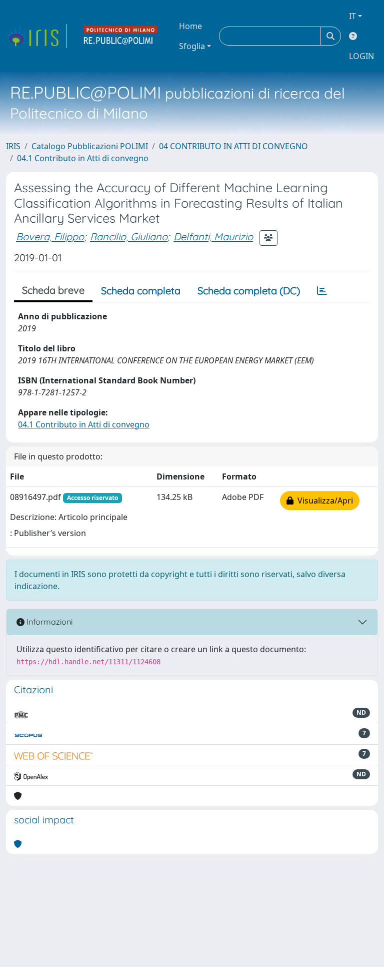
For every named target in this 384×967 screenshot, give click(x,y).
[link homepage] (36, 36)
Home (190, 26)
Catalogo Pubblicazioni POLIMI (90, 146)
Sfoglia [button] (192, 46)
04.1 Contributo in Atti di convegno (82, 158)
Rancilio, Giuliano (129, 236)
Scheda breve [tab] (53, 290)
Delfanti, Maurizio (213, 236)
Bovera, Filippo (50, 236)
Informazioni (48, 622)
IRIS (13, 146)
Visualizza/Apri (323, 500)
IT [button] (352, 16)
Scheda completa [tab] (140, 290)
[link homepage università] (121, 36)
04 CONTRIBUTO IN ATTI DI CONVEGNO (233, 146)
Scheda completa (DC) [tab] (249, 290)
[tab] (322, 290)
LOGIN (361, 56)
